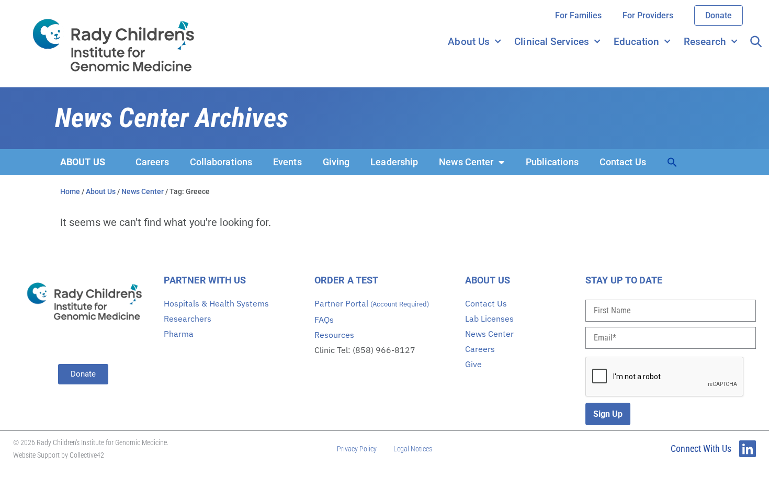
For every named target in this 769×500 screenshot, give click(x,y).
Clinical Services (551, 42)
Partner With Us (205, 280)
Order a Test (346, 280)
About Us (469, 42)
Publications (552, 161)
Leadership (394, 161)
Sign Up (608, 414)
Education (636, 42)
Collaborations (221, 161)
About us (82, 161)
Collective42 (87, 455)
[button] (672, 162)
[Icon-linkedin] (747, 448)
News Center (466, 161)
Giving (336, 161)
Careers (152, 161)
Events (287, 161)
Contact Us (623, 161)
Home (70, 191)
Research (705, 42)
